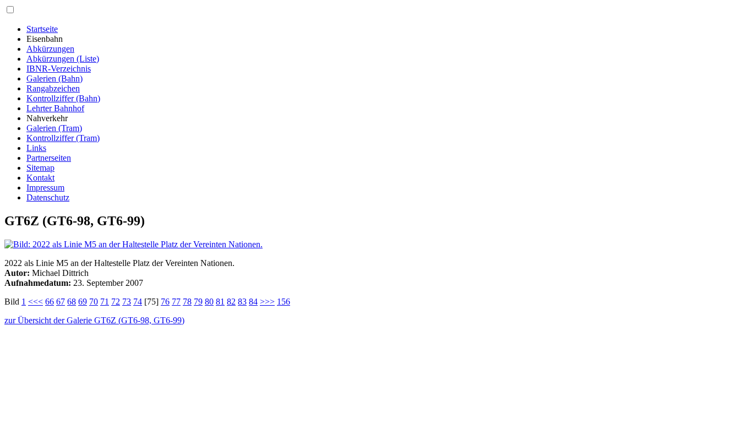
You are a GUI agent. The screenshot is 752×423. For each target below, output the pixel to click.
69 (82, 301)
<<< (35, 301)
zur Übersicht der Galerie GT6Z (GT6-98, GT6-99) (94, 320)
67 (60, 301)
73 (126, 301)
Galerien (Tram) (54, 128)
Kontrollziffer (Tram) (63, 138)
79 (198, 301)
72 (115, 301)
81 (220, 301)
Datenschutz (47, 197)
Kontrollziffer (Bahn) (63, 98)
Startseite (42, 29)
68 (71, 301)
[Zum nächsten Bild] (133, 244)
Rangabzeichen (53, 88)
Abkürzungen (50, 48)
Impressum (45, 187)
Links (36, 148)
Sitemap (40, 167)
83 (242, 301)
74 (137, 301)
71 (104, 301)
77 (176, 301)
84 (253, 301)
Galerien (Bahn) (54, 78)
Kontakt (40, 177)
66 (49, 301)
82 (231, 301)
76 (165, 301)
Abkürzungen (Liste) (62, 58)
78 (187, 301)
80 (209, 301)
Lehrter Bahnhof (55, 108)
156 (283, 301)
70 (93, 301)
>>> (267, 301)
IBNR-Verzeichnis (58, 68)
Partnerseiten (48, 157)
